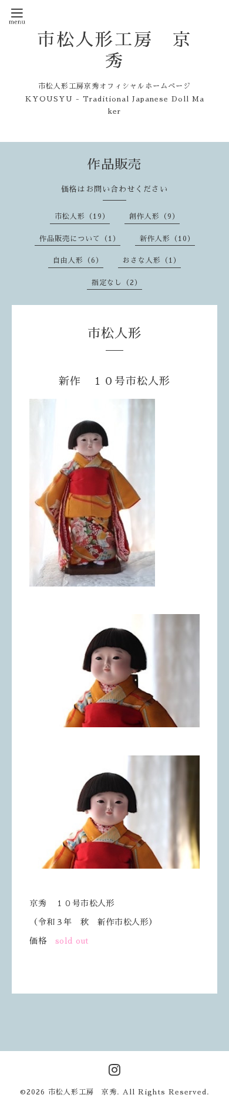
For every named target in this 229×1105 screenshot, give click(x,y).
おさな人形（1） (152, 260)
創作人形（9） (154, 216)
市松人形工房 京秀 (82, 1092)
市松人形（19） (82, 216)
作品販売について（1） (79, 238)
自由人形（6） (78, 260)
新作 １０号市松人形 (114, 381)
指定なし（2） (117, 282)
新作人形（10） (167, 238)
